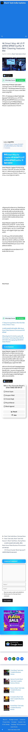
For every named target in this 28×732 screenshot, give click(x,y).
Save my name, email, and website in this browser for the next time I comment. (14, 594)
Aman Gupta (9, 391)
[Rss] (18, 658)
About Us (5, 719)
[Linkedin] (10, 658)
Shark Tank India (8, 538)
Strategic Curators (13, 719)
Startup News (22, 541)
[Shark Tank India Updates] (2, 3)
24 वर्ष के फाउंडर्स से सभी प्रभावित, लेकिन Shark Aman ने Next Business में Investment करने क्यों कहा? (13, 330)
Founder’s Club (21, 722)
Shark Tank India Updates (15, 3)
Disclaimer (14, 722)
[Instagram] (6, 658)
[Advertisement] (14, 20)
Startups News (21, 536)
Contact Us (22, 719)
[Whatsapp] (14, 658)
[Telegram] (22, 658)
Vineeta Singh (10, 399)
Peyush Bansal (10, 403)
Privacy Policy (6, 722)
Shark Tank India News (10, 536)
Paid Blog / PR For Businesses (18, 724)
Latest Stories (14, 727)
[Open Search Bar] (2, 36)
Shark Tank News (12, 541)
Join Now (21, 80)
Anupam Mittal (10, 395)
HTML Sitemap (5, 724)
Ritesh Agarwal (10, 406)
